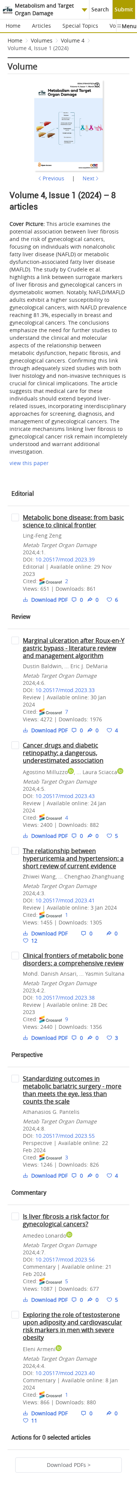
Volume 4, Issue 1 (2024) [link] (38, 48)
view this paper (29, 463)
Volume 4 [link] (72, 40)
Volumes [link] (42, 40)
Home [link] (15, 40)
